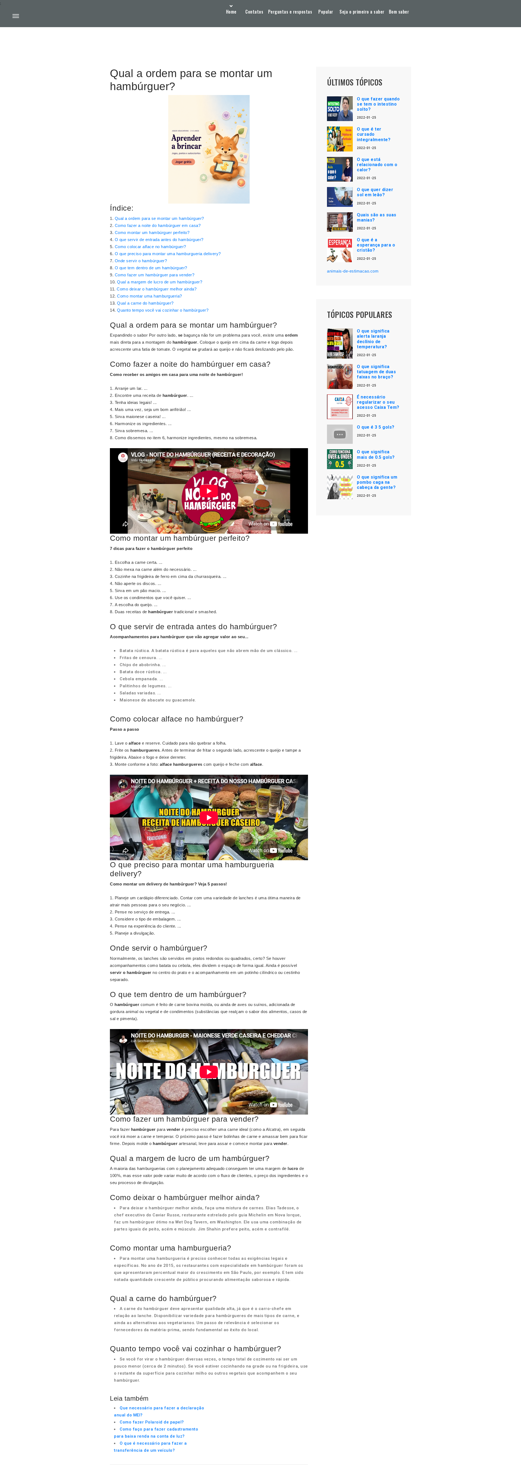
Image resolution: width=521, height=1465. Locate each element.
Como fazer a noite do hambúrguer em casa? (158, 225)
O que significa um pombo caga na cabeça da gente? (377, 482)
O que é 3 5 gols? (376, 427)
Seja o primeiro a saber (362, 11)
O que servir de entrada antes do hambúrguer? (159, 239)
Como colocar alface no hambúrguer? (150, 246)
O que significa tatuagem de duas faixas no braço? (376, 371)
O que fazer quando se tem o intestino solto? (378, 104)
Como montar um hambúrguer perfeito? (152, 232)
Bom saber (399, 11)
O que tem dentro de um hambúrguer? (151, 267)
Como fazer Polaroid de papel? (152, 1422)
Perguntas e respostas (290, 11)
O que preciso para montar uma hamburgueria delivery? (168, 253)
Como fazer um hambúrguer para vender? (155, 275)
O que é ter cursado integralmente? (373, 134)
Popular (325, 11)
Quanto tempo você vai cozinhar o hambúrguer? (162, 310)
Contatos (254, 11)
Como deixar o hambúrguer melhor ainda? (156, 289)
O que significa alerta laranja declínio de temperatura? (373, 338)
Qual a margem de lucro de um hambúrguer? (159, 282)
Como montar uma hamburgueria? (149, 296)
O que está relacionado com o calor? (377, 164)
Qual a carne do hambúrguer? (145, 303)
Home (231, 11)
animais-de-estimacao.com (353, 271)
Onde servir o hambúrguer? (141, 260)
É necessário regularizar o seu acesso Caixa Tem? (378, 402)
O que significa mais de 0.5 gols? (376, 454)
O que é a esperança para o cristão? (376, 245)
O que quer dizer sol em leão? (375, 192)
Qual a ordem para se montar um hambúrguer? (159, 218)
